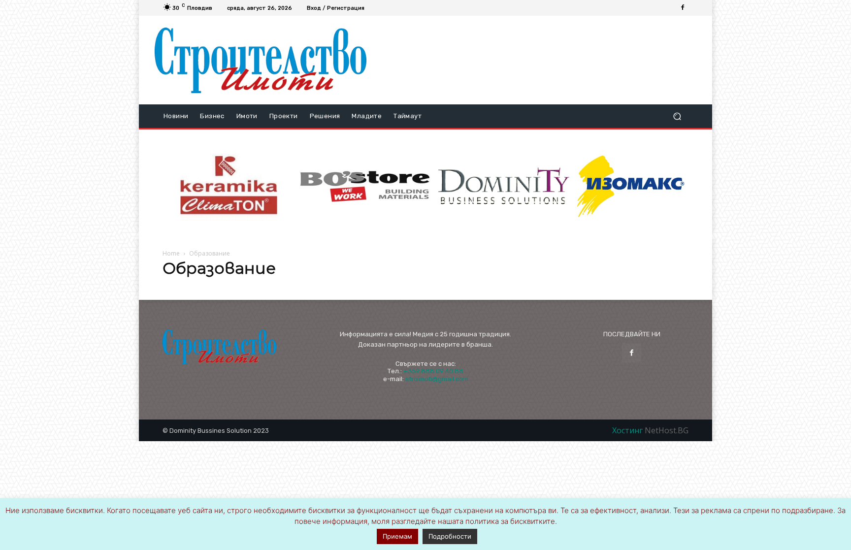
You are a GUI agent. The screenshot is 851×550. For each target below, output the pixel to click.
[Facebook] (682, 8)
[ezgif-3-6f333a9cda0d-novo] (229, 186)
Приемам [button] (397, 536)
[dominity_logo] (503, 186)
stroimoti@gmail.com (436, 379)
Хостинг (628, 430)
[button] (676, 116)
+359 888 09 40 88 (433, 371)
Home (171, 253)
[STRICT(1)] (631, 186)
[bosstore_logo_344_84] (364, 186)
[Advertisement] (535, 60)
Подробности (449, 536)
